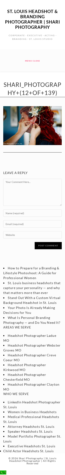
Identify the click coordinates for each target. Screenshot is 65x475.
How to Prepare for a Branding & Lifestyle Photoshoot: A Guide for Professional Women (31, 273)
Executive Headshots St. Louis (31, 446)
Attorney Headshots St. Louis (31, 427)
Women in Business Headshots (32, 412)
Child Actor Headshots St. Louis (28, 451)
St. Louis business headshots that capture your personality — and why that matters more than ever (32, 288)
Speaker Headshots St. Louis (30, 431)
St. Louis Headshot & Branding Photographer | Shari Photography (32, 19)
